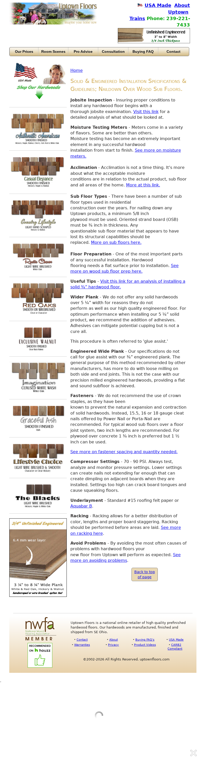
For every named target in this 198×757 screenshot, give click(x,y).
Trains (137, 18)
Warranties (82, 644)
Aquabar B (81, 506)
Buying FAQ (143, 51)
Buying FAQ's (144, 639)
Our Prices (24, 51)
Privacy (113, 644)
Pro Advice (83, 51)
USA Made (158, 5)
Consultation (113, 51)
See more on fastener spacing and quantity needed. (124, 451)
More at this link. (143, 185)
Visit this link (146, 111)
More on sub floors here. (116, 242)
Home (76, 70)
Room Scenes (53, 51)
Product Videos (145, 644)
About (113, 639)
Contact (173, 51)
